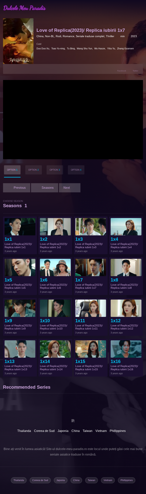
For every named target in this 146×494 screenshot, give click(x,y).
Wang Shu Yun (84, 48)
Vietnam (101, 430)
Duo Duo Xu (42, 48)
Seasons (15, 204)
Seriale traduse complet (90, 36)
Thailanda (24, 430)
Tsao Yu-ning (58, 48)
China (40, 36)
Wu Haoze (99, 48)
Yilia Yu (111, 48)
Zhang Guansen (125, 48)
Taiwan (87, 430)
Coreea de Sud (44, 430)
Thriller (110, 36)
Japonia (63, 430)
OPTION (12, 170)
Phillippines (118, 430)
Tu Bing (71, 48)
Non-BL (49, 36)
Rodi (58, 36)
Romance (68, 36)
